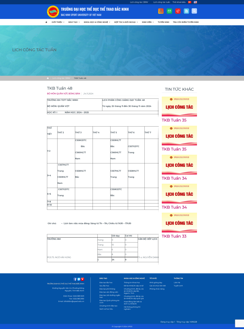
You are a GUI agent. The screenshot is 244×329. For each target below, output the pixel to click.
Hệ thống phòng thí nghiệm (132, 308)
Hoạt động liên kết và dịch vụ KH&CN (133, 303)
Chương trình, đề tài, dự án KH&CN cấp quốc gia (134, 297)
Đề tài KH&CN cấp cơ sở (133, 286)
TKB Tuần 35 (174, 120)
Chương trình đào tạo (108, 306)
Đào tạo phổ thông (107, 289)
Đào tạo (73, 22)
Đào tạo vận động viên (109, 292)
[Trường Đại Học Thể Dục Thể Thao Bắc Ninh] (53, 12)
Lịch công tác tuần (161, 2)
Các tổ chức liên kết (158, 286)
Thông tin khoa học (132, 282)
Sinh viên (146, 22)
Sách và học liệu (106, 309)
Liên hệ (177, 282)
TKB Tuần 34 (174, 178)
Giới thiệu (57, 22)
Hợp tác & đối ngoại (125, 22)
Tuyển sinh (163, 22)
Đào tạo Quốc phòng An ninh (109, 301)
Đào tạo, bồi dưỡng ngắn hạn (110, 296)
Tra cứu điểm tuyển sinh (186, 22)
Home (48, 78)
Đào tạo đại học (106, 282)
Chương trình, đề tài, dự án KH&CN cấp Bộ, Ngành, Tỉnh (134, 291)
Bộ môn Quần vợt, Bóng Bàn (63, 93)
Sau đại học (104, 286)
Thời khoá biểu (179, 2)
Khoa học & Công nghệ (96, 22)
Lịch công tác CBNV (139, 2)
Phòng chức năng (157, 289)
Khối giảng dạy (156, 282)
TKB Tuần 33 (174, 236)
